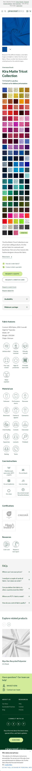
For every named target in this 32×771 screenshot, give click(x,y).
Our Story (5, 704)
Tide (14, 3)
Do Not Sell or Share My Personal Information (16, 767)
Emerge (21, 2)
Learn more (19, 5)
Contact (21, 707)
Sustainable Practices (8, 707)
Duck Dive (18, 3)
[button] (4, 624)
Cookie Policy (8, 764)
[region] (16, 760)
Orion (17, 2)
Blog (3, 710)
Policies (21, 710)
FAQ (20, 704)
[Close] (30, 751)
